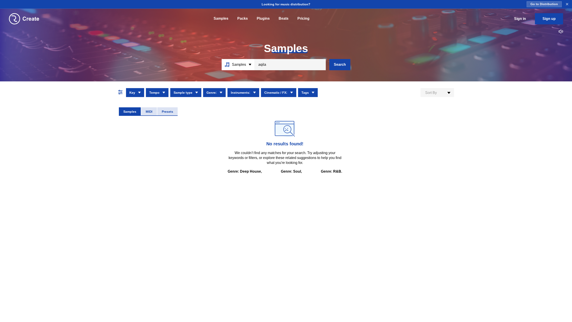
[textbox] (437, 92)
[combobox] (437, 92)
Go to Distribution (544, 4)
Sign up (549, 19)
